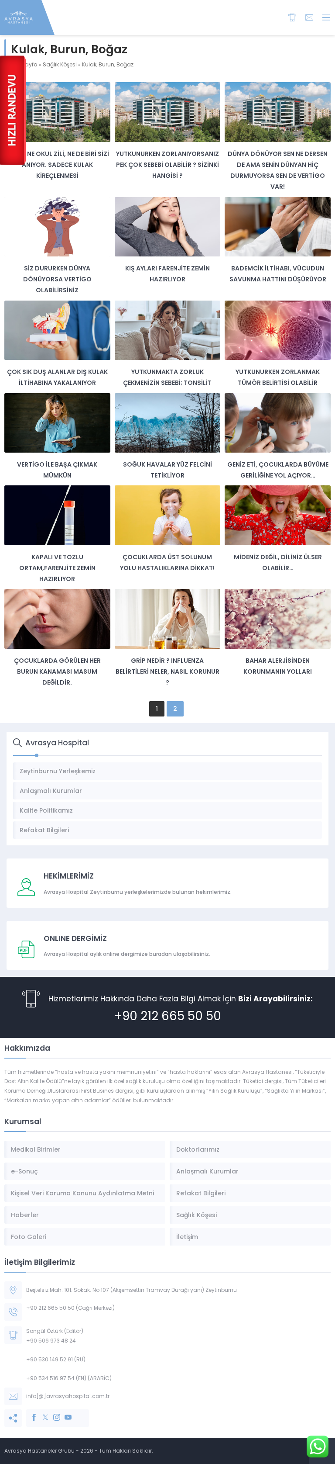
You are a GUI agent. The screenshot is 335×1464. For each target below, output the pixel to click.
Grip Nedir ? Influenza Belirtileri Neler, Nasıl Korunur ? (167, 671)
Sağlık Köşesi (60, 64)
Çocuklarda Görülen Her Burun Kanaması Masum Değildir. (57, 671)
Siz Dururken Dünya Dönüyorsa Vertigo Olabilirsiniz (57, 279)
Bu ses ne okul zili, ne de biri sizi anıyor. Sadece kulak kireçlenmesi (57, 164)
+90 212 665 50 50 (167, 1015)
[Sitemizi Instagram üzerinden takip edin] (52, 1412)
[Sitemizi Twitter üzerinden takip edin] (41, 1412)
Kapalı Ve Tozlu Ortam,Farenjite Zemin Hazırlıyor (57, 568)
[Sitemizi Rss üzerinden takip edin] (75, 1412)
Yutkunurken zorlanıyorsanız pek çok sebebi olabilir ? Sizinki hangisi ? (167, 164)
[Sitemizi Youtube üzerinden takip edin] (63, 1412)
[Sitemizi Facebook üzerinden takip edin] (29, 1412)
